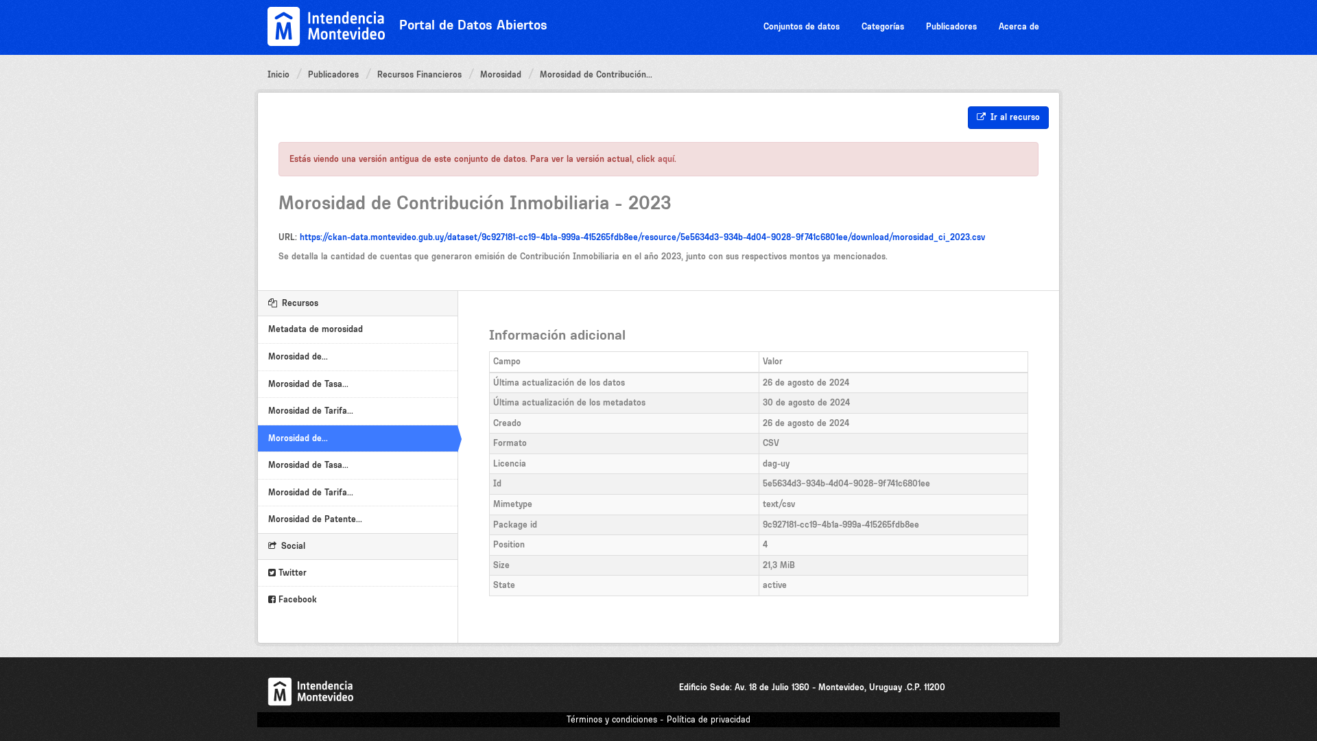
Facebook (296, 599)
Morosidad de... (298, 356)
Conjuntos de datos (801, 26)
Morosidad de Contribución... (596, 74)
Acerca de (1019, 26)
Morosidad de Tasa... (308, 384)
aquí (666, 159)
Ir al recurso (1014, 117)
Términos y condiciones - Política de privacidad (658, 719)
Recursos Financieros (419, 74)
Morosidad (500, 74)
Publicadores (951, 26)
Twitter (291, 572)
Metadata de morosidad (315, 329)
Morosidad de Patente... (315, 519)
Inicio (278, 74)
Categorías (883, 26)
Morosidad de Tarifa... (310, 410)
